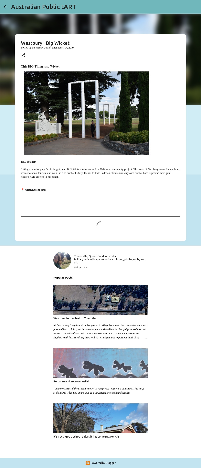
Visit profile (80, 267)
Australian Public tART (43, 6)
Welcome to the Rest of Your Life (74, 318)
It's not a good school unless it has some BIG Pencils (86, 436)
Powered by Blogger (103, 462)
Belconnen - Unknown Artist (71, 381)
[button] (23, 55)
